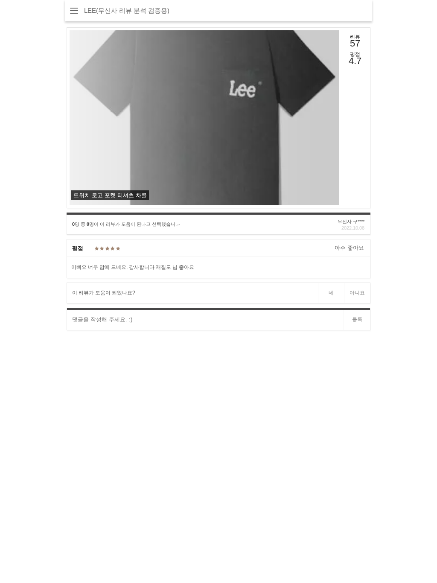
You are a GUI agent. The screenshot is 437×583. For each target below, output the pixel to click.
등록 (357, 319)
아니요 (357, 293)
